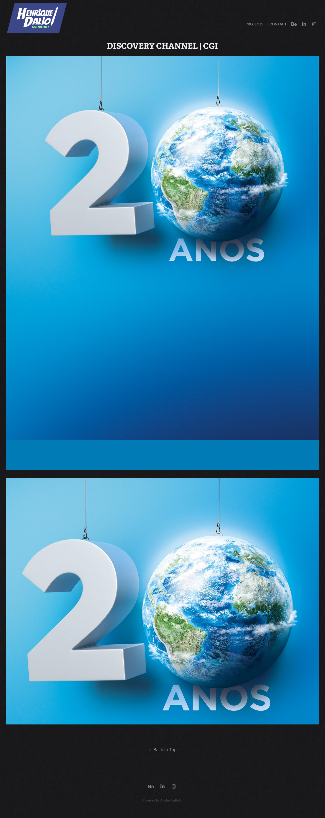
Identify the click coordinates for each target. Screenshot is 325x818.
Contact (278, 24)
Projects (254, 24)
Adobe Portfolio (171, 800)
